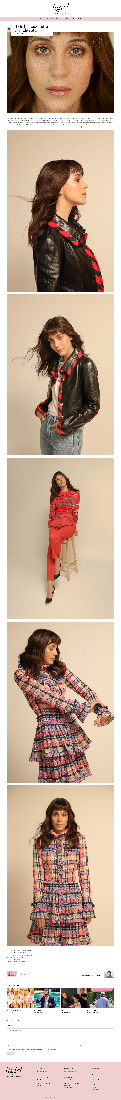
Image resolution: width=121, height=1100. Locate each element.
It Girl (17, 33)
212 (92, 1071)
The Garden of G (42, 1071)
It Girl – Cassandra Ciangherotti (31, 28)
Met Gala (94, 1087)
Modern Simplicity (70, 1077)
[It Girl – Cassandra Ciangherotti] (60, 72)
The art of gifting (70, 1071)
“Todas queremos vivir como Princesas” (91, 975)
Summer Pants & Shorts (44, 1083)
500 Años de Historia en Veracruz (71, 1084)
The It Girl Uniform (43, 1077)
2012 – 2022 (22, 974)
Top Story (95, 1089)
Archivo (94, 1077)
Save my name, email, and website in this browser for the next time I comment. (33, 1049)
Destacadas (95, 1079)
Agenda (94, 1074)
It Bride (94, 1082)
